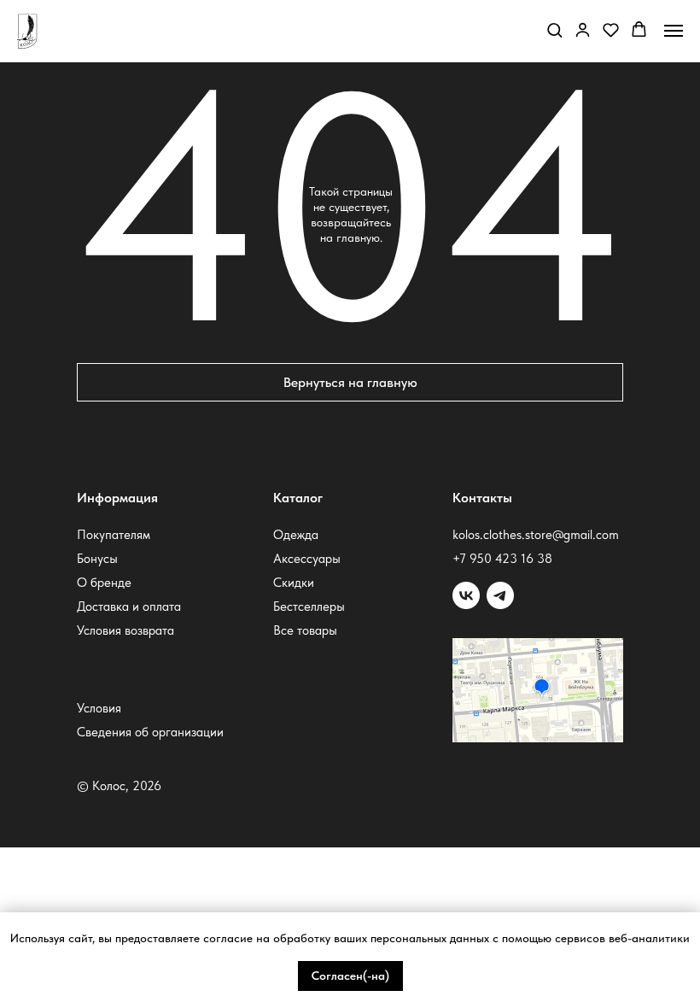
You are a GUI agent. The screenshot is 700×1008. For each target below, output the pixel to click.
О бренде (104, 582)
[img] (500, 595)
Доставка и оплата (129, 606)
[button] (554, 29)
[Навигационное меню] (673, 31)
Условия (99, 708)
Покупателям (113, 534)
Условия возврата (125, 630)
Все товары (305, 630)
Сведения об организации (150, 732)
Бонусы (97, 558)
